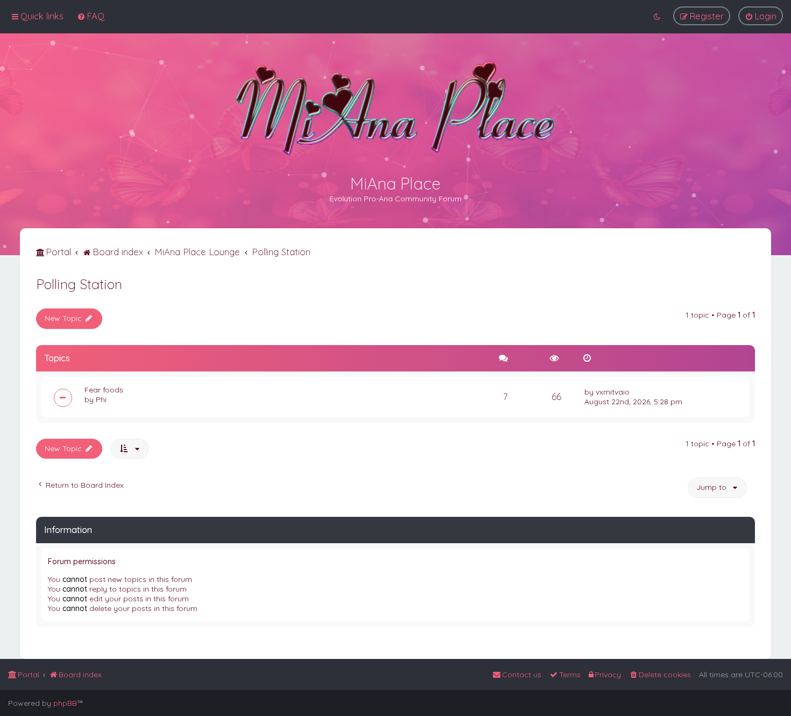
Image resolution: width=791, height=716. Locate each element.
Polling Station (79, 284)
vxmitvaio (613, 392)
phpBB (65, 703)
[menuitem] (90, 16)
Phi (101, 399)
